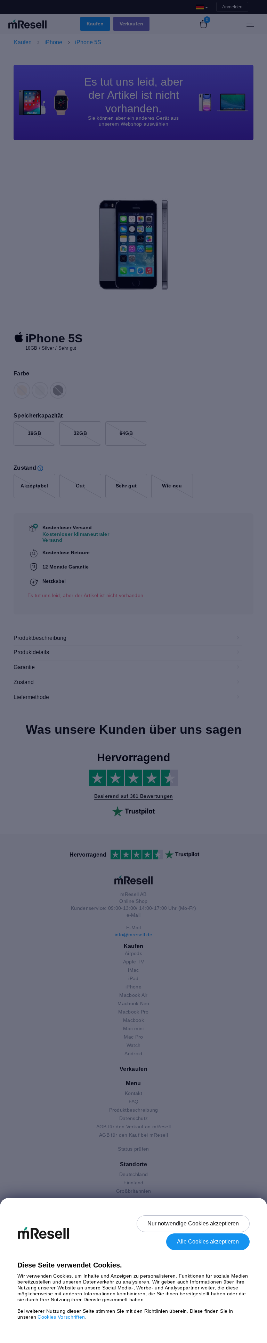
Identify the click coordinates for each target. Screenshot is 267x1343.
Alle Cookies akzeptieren (208, 1242)
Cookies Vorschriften (61, 1317)
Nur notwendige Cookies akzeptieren (193, 1223)
